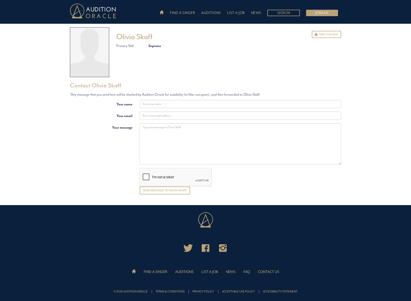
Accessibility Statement (280, 291)
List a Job (209, 272)
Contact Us (268, 272)
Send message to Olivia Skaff (165, 190)
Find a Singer (155, 272)
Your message (122, 127)
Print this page (328, 34)
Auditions (211, 13)
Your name (124, 104)
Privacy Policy (203, 291)
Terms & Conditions (170, 291)
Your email (124, 116)
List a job (236, 13)
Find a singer (182, 13)
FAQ (246, 272)
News (256, 13)
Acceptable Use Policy (238, 291)
